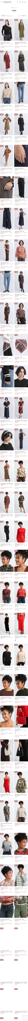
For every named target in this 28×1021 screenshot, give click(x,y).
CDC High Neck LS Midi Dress (20, 136)
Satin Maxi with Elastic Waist (20, 636)
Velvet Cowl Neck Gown (5, 636)
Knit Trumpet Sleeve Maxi (20, 950)
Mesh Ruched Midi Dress (5, 794)
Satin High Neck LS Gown (20, 73)
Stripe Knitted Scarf (19, 887)
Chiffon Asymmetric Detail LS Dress (6, 824)
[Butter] (16, 640)
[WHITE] (16, 733)
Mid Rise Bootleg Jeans (19, 105)
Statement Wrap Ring (19, 168)
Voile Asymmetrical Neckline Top (7, 982)
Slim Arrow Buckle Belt (5, 919)
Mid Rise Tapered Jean (5, 294)
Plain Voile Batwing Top (19, 604)
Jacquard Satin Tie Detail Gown (7, 483)
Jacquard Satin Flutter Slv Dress (21, 420)
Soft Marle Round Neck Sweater (21, 1011)
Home (12, 7)
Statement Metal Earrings (6, 697)
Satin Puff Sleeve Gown (5, 420)
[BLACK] (15, 640)
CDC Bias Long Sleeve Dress (6, 136)
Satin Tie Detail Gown (5, 262)
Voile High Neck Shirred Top (20, 483)
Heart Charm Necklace (19, 388)
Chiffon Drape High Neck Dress (7, 514)
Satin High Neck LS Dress (20, 294)
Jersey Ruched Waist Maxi (20, 451)
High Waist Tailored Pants (20, 199)
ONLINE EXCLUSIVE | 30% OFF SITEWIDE (6, 47)
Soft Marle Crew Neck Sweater (21, 982)
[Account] (23, 2)
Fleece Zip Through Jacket (6, 105)
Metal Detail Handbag (5, 762)
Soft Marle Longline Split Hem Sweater (6, 668)
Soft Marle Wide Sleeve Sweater (21, 823)
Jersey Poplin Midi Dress (19, 231)
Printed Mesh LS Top (5, 604)
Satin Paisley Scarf (4, 357)
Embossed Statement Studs (20, 573)
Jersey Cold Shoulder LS (5, 42)
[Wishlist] (20, 2)
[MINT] (15, 733)
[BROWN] (17, 733)
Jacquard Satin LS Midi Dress (20, 42)
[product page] (7, 30)
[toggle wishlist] (12, 20)
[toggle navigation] (1, 2)
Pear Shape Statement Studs (6, 573)
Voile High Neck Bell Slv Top (20, 794)
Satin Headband (4, 451)
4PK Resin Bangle (4, 388)
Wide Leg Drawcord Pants (6, 231)
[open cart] (25, 2)
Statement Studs (18, 856)
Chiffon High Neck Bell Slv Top (21, 262)
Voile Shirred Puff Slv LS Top (20, 325)
